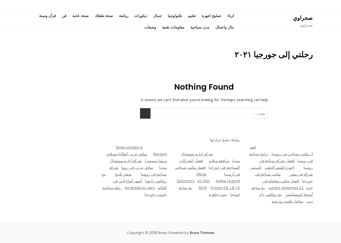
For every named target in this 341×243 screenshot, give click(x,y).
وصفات (150, 26)
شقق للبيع (123, 174)
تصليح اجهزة (211, 15)
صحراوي (303, 18)
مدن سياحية (200, 26)
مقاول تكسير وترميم (287, 201)
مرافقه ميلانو (219, 160)
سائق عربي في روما (137, 167)
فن (64, 15)
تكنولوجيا (175, 15)
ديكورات (140, 15)
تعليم (192, 15)
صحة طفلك (104, 15)
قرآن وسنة (47, 15)
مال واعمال (224, 26)
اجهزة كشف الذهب (280, 167)
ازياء (230, 15)
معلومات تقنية (173, 26)
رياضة (123, 15)
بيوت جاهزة (218, 194)
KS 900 (203, 180)
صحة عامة (80, 15)
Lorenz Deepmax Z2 (286, 187)
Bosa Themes (202, 232)
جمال (157, 15)
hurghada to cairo (140, 187)
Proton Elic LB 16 (225, 187)
